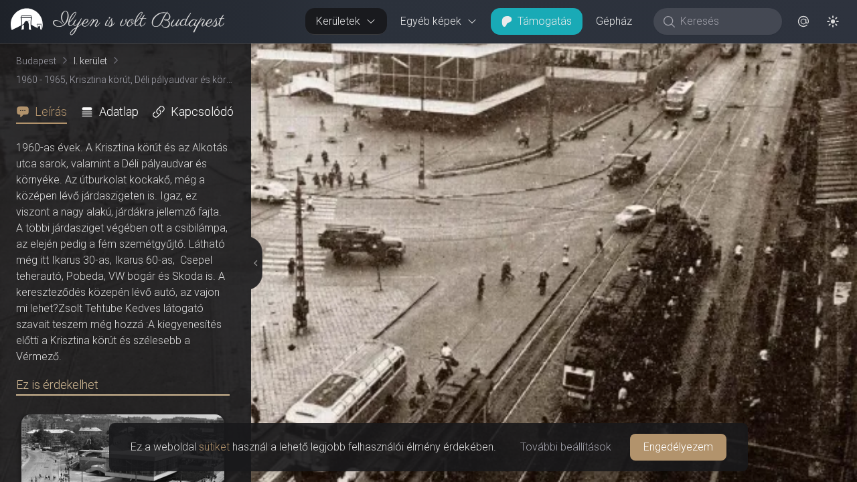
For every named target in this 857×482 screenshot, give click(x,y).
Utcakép (693, 54)
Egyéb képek (430, 21)
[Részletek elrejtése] (255, 263)
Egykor (611, 54)
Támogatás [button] (545, 21)
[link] (112, 21)
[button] (803, 21)
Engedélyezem (678, 446)
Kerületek (338, 21)
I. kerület (90, 61)
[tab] (45, 112)
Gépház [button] (614, 21)
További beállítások (565, 446)
